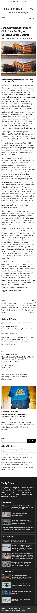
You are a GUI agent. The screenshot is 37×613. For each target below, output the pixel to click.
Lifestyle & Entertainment (18, 288)
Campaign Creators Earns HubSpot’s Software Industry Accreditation (21, 584)
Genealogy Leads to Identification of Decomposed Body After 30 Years (14, 415)
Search (4, 438)
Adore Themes (21, 610)
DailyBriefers (29, 39)
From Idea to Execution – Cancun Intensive (21, 592)
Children (10, 291)
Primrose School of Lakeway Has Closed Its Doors (16, 330)
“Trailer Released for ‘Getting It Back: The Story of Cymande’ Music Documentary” (18, 358)
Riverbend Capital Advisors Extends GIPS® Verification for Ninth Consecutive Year (15, 540)
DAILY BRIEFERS (18, 9)
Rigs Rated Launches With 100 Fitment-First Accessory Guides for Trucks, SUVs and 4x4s (16, 458)
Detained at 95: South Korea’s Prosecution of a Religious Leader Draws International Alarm (21, 577)
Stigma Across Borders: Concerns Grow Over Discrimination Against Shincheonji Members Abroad (21, 563)
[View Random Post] (30, 19)
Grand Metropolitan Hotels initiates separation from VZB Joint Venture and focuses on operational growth (17, 463)
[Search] (34, 19)
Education (17, 291)
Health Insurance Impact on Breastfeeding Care (14, 454)
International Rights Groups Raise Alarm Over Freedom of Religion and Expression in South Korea (17, 450)
